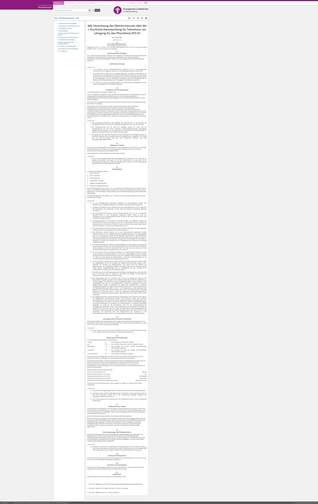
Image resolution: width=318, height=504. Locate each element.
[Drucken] (146, 18)
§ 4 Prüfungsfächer (63, 31)
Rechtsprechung (81, 3)
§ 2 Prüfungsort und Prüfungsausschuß (69, 26)
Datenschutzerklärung (33, 503)
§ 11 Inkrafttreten (62, 51)
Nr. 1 (107, 492)
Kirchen (5, 503)
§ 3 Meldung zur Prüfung (65, 28)
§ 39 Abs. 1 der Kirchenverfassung (100, 49)
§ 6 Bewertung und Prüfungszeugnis (68, 37)
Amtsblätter (92, 3)
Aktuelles (139, 3)
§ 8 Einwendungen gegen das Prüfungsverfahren (66, 43)
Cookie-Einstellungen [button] (61, 503)
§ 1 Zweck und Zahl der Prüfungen (67, 23)
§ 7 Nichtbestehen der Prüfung (66, 40)
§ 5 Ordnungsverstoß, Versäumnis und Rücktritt (68, 34)
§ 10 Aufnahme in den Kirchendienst (68, 49)
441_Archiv (115, 488)
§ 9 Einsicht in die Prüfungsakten (67, 46)
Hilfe (52, 503)
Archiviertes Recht (70, 3)
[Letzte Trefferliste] (92, 10)
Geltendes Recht (58, 3)
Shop (133, 3)
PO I (92, 324)
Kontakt (15, 503)
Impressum (22, 503)
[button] (145, 3)
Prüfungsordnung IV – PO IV (67, 18)
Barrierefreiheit (45, 503)
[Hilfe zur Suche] (89, 10)
